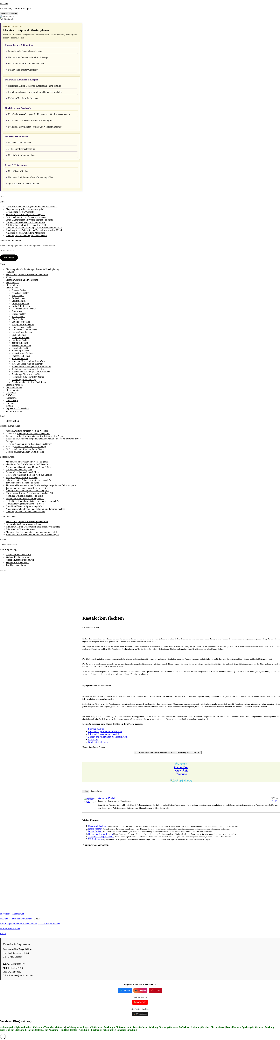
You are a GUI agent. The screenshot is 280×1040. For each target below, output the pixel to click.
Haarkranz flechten (20, 340)
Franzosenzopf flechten (22, 327)
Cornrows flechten (20, 303)
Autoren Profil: (107, 797)
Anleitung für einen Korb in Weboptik (30, 431)
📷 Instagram (140, 990)
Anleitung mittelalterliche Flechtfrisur (29, 382)
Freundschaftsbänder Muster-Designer (25, 51)
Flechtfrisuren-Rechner (18, 171)
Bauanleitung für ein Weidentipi (20, 212)
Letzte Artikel (96, 791)
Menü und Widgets (9, 14)
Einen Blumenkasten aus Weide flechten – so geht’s (29, 219)
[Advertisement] (41, 591)
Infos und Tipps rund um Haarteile (27, 364)
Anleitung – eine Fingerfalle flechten (84, 1027)
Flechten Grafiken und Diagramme (22, 280)
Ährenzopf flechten (20, 337)
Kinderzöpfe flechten (21, 350)
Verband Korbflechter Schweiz (20, 560)
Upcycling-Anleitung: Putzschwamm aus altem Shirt (30, 493)
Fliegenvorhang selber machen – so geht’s (25, 209)
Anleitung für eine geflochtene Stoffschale (168, 1027)
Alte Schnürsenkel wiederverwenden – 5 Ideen (27, 225)
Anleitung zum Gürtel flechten (30, 452)
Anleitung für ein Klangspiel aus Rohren (33, 444)
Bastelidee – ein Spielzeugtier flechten (244, 1027)
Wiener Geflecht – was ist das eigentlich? (25, 498)
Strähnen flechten (20, 358)
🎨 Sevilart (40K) (140, 1002)
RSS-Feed (10, 395)
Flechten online (13, 390)
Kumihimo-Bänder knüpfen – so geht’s (24, 506)
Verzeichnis (11, 398)
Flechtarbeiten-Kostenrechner (21, 155)
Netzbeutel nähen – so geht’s (19, 469)
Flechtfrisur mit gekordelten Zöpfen (28, 377)
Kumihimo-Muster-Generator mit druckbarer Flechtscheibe (35, 92)
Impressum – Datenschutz (12, 913)
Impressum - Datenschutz (17, 408)
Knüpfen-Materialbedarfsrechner (23, 98)
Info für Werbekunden (10, 928)
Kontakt (9, 405)
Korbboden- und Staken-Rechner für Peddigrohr (30, 120)
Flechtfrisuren (12, 287)
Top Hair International (16, 565)
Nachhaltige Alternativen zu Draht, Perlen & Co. (28, 467)
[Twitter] (276, 801)
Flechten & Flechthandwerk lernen (16, 918)
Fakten (3, 933)
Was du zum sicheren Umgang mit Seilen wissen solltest (31, 206)
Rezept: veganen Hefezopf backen (21, 477)
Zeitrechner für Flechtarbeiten (21, 149)
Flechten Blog (12, 421)
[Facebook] (272, 801)
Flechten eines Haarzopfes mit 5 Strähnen (31, 371)
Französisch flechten (21, 356)
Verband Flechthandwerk (17, 557)
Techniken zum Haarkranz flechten (28, 369)
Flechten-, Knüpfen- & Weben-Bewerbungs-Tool (30, 177)
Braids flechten (19, 301)
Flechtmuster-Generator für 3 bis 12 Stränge (28, 57)
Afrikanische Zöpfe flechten (24, 329)
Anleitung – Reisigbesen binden (15, 1027)
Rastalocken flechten (21, 345)
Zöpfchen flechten (20, 343)
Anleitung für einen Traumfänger (28, 449)
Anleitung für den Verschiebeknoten (33, 433)
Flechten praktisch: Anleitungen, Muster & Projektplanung (33, 269)
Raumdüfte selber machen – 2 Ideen (22, 472)
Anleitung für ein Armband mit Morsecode (25, 233)
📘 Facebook (125, 990)
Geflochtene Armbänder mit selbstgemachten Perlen (39, 436)
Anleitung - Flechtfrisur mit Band (27, 374)
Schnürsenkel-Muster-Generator (22, 70)
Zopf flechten (18, 295)
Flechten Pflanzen (14, 387)
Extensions (17, 311)
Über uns (10, 403)
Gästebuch (11, 392)
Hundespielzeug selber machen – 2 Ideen (25, 503)
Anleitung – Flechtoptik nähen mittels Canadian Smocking (108, 1030)
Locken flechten (19, 335)
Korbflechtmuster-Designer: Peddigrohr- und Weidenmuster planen (39, 114)
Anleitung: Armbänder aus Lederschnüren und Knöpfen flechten (35, 509)
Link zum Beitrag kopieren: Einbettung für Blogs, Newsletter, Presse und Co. (167, 753)
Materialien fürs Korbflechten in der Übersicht (27, 464)
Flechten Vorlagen (14, 384)
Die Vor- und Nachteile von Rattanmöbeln (25, 222)
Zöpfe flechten (18, 319)
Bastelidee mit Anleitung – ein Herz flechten (55, 1030)
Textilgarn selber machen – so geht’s (22, 482)
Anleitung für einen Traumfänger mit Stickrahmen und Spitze (34, 227)
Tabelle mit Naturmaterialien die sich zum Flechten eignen (32, 534)
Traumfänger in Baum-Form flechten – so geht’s (28, 488)
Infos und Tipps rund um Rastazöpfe (28, 361)
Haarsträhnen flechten (22, 332)
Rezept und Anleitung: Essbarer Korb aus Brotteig (29, 475)
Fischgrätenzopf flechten (23, 324)
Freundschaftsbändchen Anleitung (30, 446)
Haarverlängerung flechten (24, 308)
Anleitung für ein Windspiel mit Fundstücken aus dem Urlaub (34, 230)
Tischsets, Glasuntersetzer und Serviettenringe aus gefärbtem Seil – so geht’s (41, 485)
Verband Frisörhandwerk (17, 562)
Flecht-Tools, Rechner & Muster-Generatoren (27, 274)
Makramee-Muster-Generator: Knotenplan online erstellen (34, 86)
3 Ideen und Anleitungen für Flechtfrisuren (31, 366)
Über (86, 791)
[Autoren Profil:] (90, 802)
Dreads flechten (19, 314)
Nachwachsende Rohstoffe (18, 554)
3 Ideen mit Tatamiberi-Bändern (49, 1027)
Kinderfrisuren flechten (22, 353)
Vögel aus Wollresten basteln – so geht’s (24, 496)
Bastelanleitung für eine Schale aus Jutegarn (26, 217)
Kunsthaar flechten (20, 293)
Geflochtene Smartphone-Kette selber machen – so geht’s (32, 501)
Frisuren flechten (19, 290)
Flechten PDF (12, 282)
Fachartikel (11, 272)
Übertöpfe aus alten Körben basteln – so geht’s (27, 490)
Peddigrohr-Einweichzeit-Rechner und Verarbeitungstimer (34, 126)
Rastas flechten (19, 298)
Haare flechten (18, 316)
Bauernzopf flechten (21, 322)
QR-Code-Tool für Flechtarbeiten (23, 183)
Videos (9, 277)
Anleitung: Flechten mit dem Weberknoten (25, 511)
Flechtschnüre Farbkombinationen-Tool (26, 63)
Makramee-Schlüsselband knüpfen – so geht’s (27, 461)
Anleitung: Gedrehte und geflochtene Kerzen (26, 235)
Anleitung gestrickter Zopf (24, 379)
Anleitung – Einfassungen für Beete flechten (125, 1027)
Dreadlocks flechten (21, 348)
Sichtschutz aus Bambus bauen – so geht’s (25, 214)
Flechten (4, 3)
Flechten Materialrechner (19, 142)
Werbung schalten (14, 411)
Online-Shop (12, 400)
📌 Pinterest (155, 990)
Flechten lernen (13, 285)
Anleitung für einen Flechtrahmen (208, 1027)
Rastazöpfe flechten (21, 306)
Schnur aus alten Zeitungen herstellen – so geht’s (28, 480)
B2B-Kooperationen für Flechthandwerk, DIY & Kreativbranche (30, 923)
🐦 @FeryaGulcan (140, 1014)
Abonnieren (8, 257)
